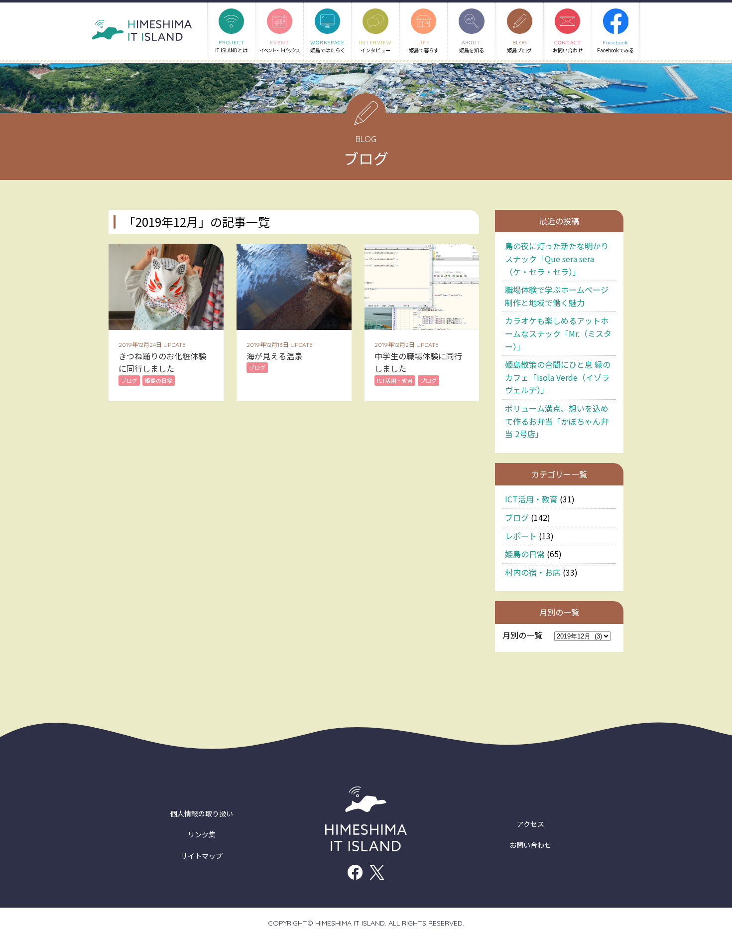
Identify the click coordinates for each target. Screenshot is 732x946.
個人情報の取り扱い (201, 813)
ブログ (517, 517)
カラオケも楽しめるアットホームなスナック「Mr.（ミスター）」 (558, 333)
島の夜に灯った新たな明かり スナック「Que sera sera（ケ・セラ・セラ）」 (557, 258)
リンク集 (202, 834)
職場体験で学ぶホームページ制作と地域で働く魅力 (557, 296)
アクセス (530, 824)
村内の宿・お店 (533, 572)
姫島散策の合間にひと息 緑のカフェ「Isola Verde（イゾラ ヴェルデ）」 (557, 377)
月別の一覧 (522, 635)
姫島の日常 (525, 554)
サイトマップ (202, 856)
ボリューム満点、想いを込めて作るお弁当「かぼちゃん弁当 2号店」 (557, 421)
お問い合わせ (530, 845)
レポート (521, 536)
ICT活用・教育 (531, 499)
